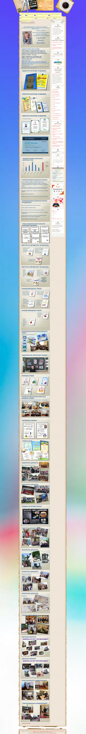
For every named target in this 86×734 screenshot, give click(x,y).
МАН (53, 108)
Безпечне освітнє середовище (27, 17)
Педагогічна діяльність (40, 17)
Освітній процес (29, 14)
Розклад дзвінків (55, 117)
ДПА (53, 97)
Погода (53, 210)
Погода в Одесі (54, 218)
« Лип (52, 164)
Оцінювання (50, 17)
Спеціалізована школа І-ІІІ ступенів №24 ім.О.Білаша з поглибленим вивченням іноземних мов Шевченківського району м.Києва (45, 5)
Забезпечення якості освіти (41, 14)
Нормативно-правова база (55, 14)
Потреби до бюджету (55, 113)
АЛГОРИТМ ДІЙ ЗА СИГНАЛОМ (57, 42)
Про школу (22, 14)
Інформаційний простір (25, 20)
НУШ (53, 111)
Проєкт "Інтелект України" (56, 115)
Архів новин (33, 23)
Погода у (54, 211)
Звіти (53, 101)
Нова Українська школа (56, 136)
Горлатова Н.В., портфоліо (27, 22)
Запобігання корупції (55, 99)
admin (29, 723)
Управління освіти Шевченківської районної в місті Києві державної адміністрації (57, 142)
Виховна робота (57, 17)
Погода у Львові (59, 218)
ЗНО (53, 104)
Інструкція (53, 55)
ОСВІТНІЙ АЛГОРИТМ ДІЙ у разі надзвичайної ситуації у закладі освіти (57, 48)
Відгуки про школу (55, 95)
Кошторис (54, 106)
